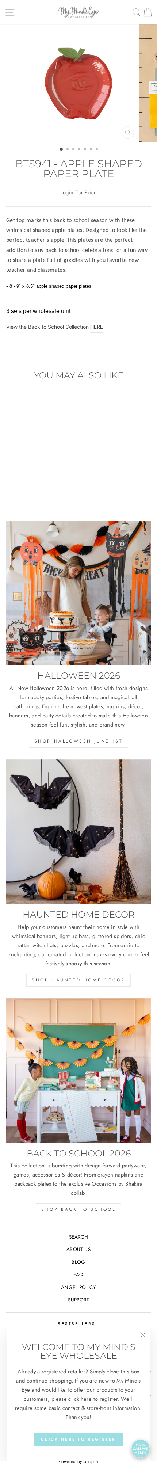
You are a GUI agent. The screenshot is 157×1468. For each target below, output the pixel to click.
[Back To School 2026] (78, 1070)
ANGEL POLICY (78, 1287)
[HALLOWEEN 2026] (78, 593)
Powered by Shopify (78, 1461)
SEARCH (78, 1236)
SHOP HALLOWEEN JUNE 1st (78, 741)
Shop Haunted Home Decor (78, 980)
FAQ (78, 1274)
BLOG (78, 1262)
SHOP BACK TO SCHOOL (78, 1209)
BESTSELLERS (77, 1323)
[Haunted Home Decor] (78, 831)
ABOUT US (78, 1249)
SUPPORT (78, 1299)
